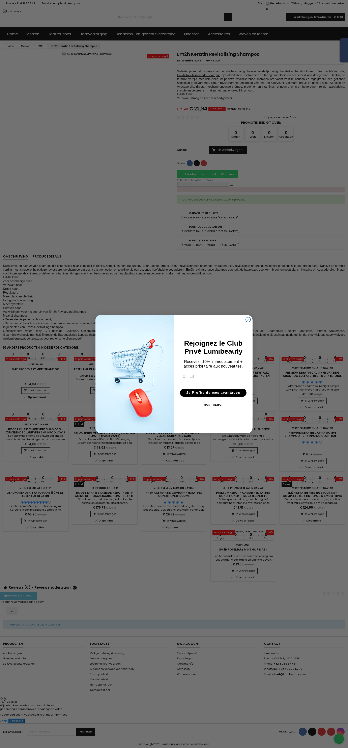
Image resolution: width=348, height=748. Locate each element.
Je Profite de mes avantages (213, 392)
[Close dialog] (248, 319)
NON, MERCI (213, 404)
